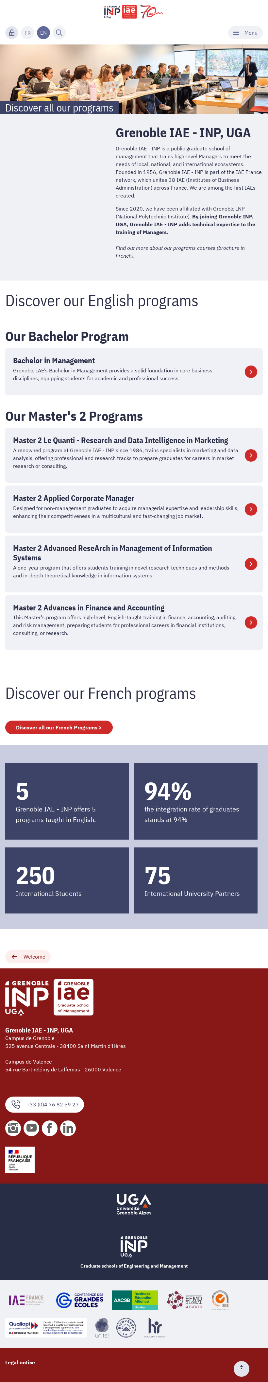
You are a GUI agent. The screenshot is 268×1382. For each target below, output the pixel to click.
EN (43, 32)
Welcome (34, 956)
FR (28, 32)
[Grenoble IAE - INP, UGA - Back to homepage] (134, 12)
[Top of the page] (244, 1369)
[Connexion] (11, 32)
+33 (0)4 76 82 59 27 (52, 1104)
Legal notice (20, 1362)
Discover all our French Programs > (59, 727)
